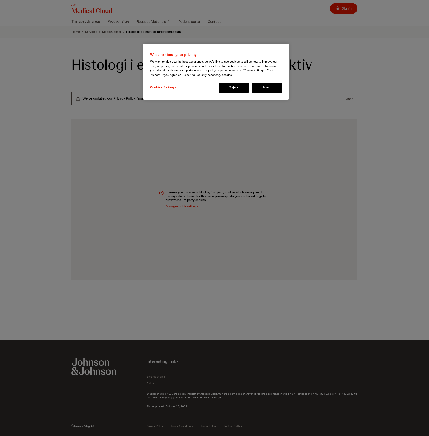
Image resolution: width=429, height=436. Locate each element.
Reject (233, 87)
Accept (267, 87)
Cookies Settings (163, 87)
